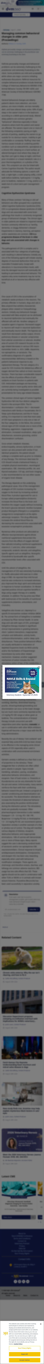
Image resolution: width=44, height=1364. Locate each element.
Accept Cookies (24, 1360)
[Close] (40, 1324)
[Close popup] (38, 667)
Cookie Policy (18, 1344)
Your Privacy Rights (24, 1348)
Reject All (24, 1354)
